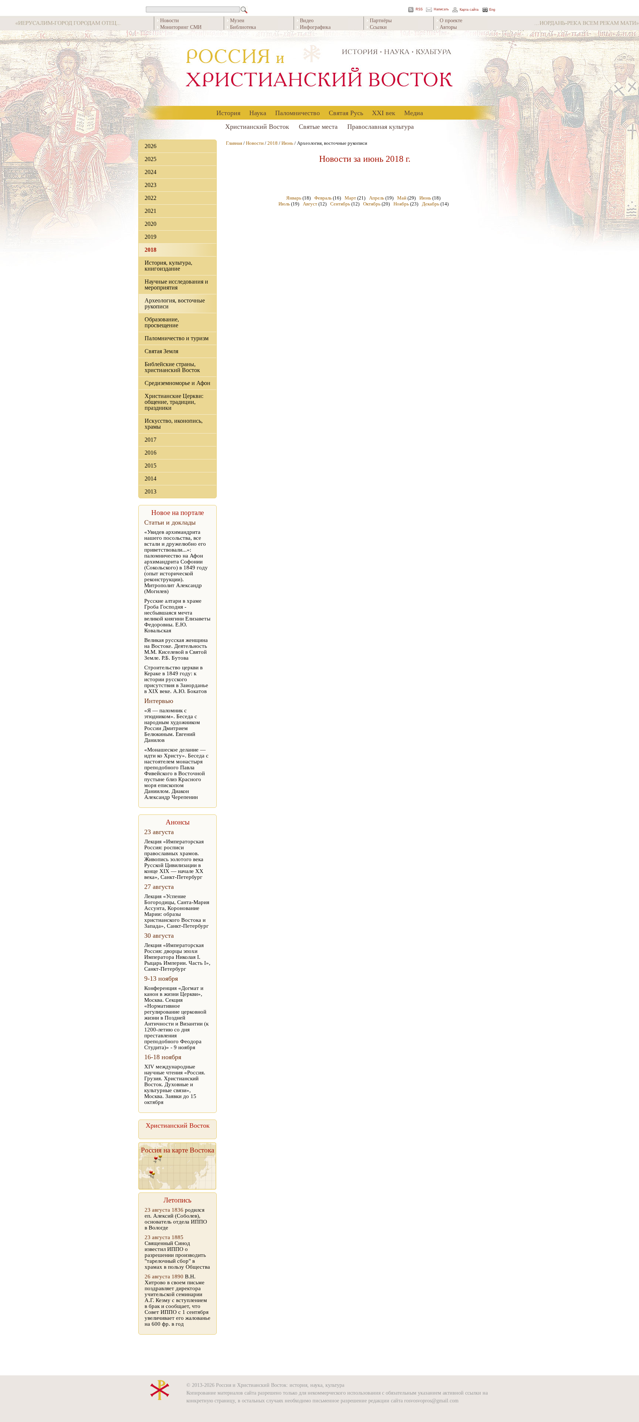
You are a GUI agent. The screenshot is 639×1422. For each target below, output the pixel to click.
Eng (492, 9)
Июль (284, 204)
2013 (150, 491)
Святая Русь (346, 112)
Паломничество (297, 112)
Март (350, 198)
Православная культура (380, 126)
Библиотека (243, 26)
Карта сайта (469, 9)
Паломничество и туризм (177, 338)
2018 (150, 250)
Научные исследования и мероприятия (176, 284)
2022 (150, 198)
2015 (150, 465)
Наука (257, 112)
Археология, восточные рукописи (175, 303)
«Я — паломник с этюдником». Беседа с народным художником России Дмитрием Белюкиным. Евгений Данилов (172, 725)
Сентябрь (340, 204)
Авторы (448, 26)
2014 (150, 478)
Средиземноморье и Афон (177, 383)
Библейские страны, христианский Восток (172, 367)
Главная (234, 143)
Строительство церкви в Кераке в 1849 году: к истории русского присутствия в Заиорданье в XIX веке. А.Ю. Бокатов (176, 679)
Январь (293, 198)
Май (401, 198)
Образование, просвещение (162, 322)
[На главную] (319, 68)
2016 (150, 452)
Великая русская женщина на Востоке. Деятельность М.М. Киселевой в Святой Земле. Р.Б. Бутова (176, 649)
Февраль (323, 198)
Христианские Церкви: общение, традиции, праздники (174, 402)
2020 (150, 224)
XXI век (383, 112)
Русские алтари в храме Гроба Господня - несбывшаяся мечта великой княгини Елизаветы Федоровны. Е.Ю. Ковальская (177, 615)
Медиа (413, 112)
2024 (150, 172)
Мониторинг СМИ (181, 26)
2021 (150, 211)
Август (310, 204)
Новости (169, 20)
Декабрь (430, 204)
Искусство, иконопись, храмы (174, 424)
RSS (419, 9)
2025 (150, 159)
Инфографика (315, 26)
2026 (150, 146)
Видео (307, 20)
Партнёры (381, 20)
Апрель (376, 198)
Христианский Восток (257, 126)
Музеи (237, 20)
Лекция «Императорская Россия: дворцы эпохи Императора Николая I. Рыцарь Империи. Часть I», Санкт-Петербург (177, 957)
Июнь (287, 143)
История (228, 112)
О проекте (451, 20)
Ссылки (378, 26)
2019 (150, 237)
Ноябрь (401, 204)
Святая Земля (161, 351)
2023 (150, 185)
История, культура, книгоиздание (168, 266)
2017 (150, 439)
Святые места (318, 126)
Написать (441, 9)
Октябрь (372, 204)
